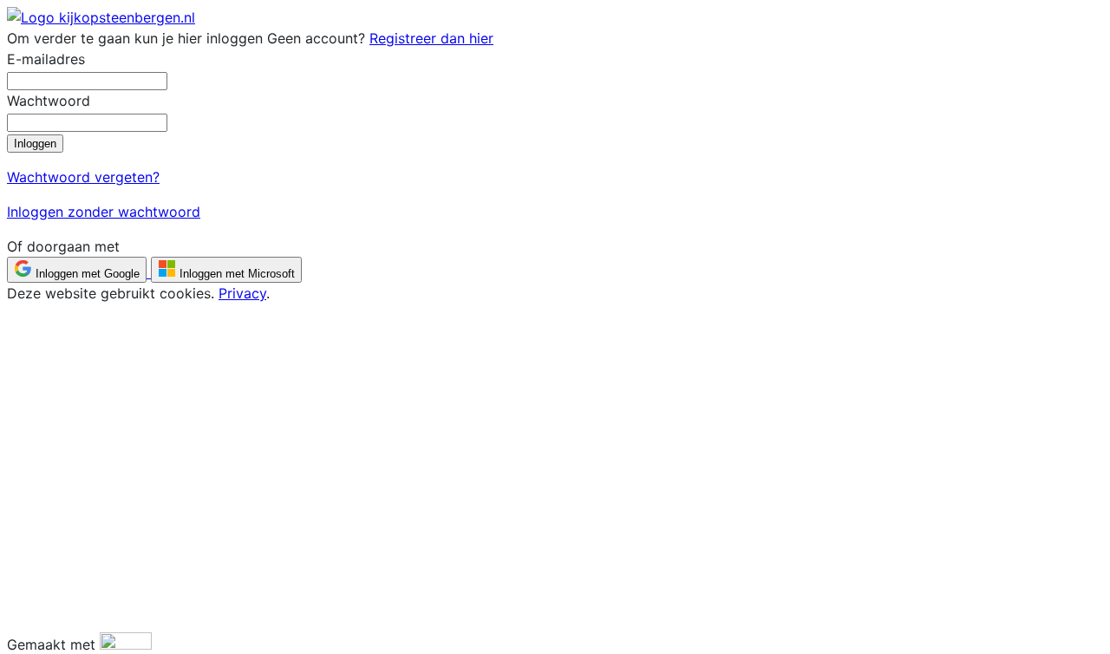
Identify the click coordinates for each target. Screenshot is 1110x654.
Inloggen (35, 143)
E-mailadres (46, 59)
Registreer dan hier (431, 38)
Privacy (242, 293)
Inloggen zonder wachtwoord (103, 211)
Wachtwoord (48, 100)
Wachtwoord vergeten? (83, 177)
